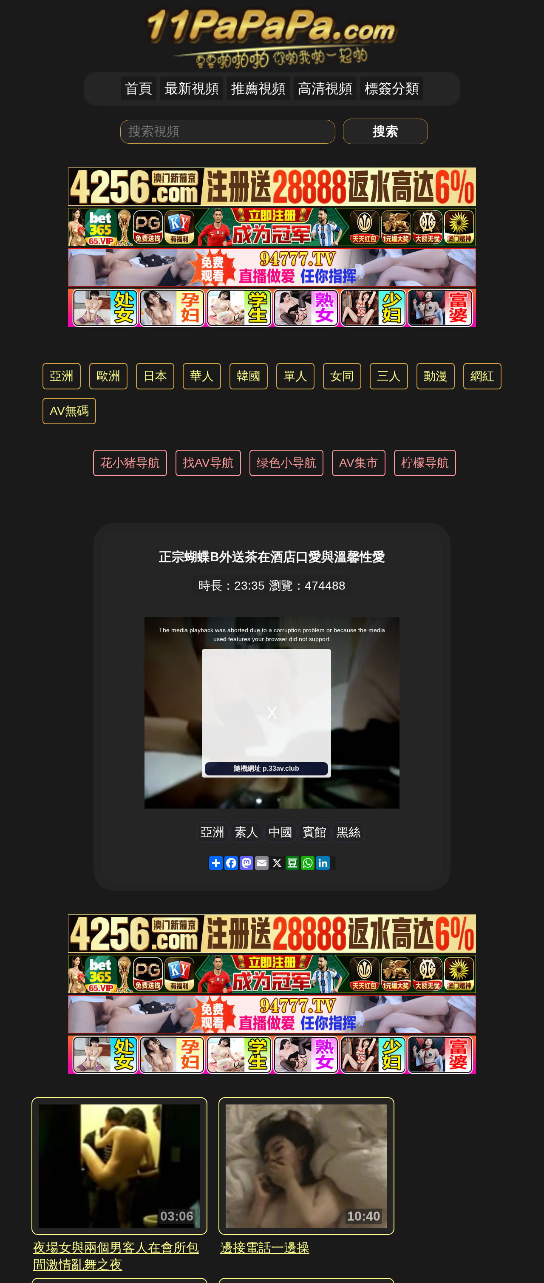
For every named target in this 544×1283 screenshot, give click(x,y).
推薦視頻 (258, 88)
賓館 (314, 832)
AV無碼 (69, 410)
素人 (246, 832)
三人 (389, 376)
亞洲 (62, 376)
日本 (155, 376)
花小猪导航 (130, 462)
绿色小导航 (286, 462)
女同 (342, 376)
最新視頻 (191, 88)
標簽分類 (392, 88)
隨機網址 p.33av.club (266, 768)
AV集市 (358, 462)
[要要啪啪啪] (272, 35)
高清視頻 (325, 88)
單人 (295, 376)
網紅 (482, 376)
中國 (280, 832)
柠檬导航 (425, 462)
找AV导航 (208, 462)
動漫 (436, 376)
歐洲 (108, 376)
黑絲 (348, 832)
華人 (202, 376)
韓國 (249, 376)
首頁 (138, 88)
